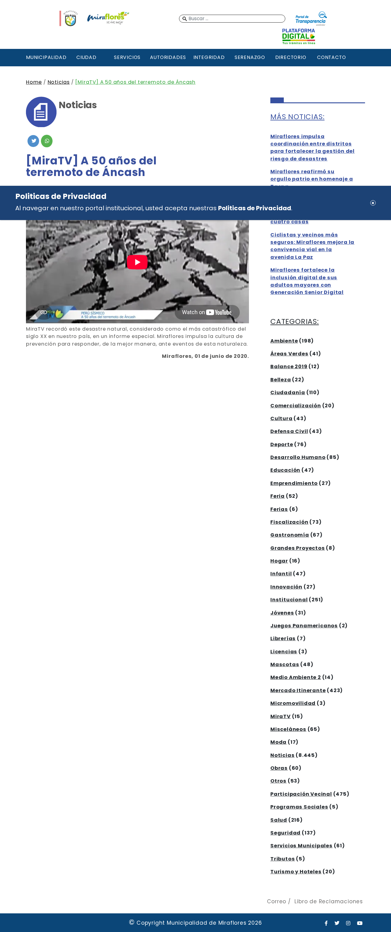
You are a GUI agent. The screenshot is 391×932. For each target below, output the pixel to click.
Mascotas (284, 664)
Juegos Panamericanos (304, 625)
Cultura (281, 418)
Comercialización (295, 405)
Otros (278, 780)
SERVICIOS (127, 57)
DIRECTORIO (290, 57)
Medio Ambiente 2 (295, 677)
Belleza (280, 379)
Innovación (286, 586)
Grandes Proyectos (297, 548)
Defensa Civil (289, 431)
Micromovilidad (293, 703)
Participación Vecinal (301, 794)
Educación (285, 470)
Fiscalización (289, 522)
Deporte (281, 444)
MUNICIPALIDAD (45, 57)
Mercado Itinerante (298, 690)
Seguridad (285, 832)
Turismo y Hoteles (296, 871)
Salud (278, 820)
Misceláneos (288, 729)
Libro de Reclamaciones (328, 901)
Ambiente (284, 340)
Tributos (282, 858)
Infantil (281, 573)
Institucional (289, 599)
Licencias (283, 651)
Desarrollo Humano (298, 457)
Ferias (279, 509)
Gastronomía (289, 534)
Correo (276, 901)
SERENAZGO (250, 57)
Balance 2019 (289, 366)
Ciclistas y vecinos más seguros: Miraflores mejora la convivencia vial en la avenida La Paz (312, 246)
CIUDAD (86, 57)
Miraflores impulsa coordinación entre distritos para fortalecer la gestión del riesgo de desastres (312, 147)
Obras (279, 768)
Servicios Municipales (301, 845)
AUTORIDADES (168, 57)
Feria (277, 496)
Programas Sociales (299, 806)
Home (34, 82)
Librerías (283, 638)
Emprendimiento (294, 483)
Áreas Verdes (289, 353)
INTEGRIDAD (209, 57)
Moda (278, 742)
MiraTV (280, 716)
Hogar (279, 560)
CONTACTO (331, 57)
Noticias (59, 82)
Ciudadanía (287, 392)
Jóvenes (282, 612)
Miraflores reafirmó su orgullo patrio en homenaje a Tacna (311, 179)
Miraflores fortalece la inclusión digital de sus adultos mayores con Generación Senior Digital (307, 281)
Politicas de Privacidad (254, 208)
